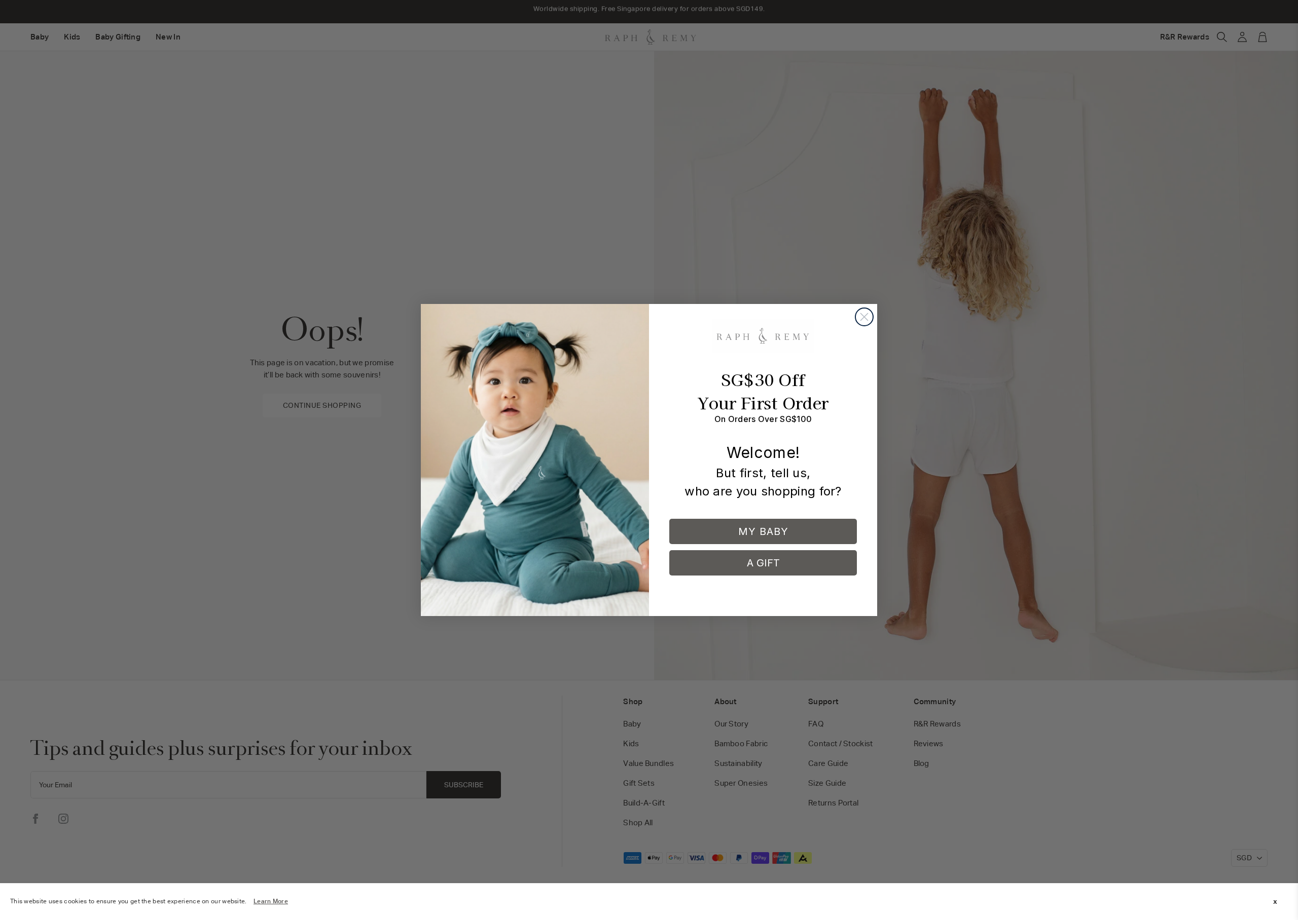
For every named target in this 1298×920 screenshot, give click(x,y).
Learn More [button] (271, 901)
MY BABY (763, 531)
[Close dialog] (864, 317)
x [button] (1275, 901)
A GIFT (763, 563)
